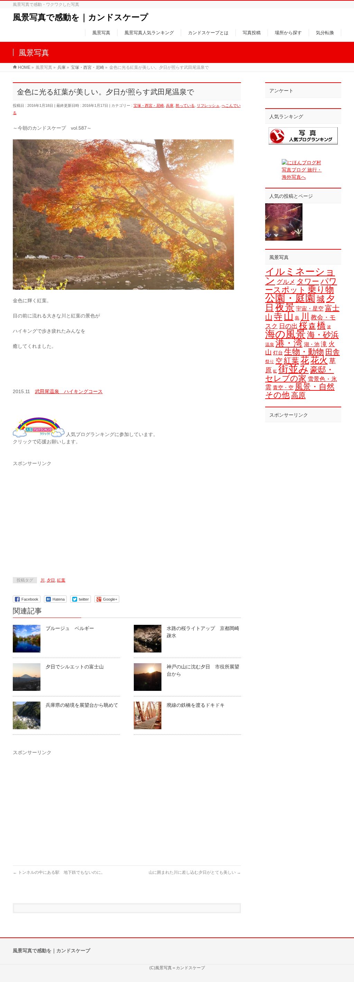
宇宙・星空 (310, 308)
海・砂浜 (323, 334)
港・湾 (289, 343)
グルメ (286, 281)
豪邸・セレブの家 (299, 374)
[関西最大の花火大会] (283, 222)
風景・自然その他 (300, 390)
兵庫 (170, 105)
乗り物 (321, 289)
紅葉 (61, 580)
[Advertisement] (71, 515)
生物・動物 (304, 352)
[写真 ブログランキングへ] (303, 136)
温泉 (269, 344)
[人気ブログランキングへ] (39, 434)
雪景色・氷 (322, 379)
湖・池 (311, 344)
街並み (293, 368)
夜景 (285, 307)
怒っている (185, 105)
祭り (269, 361)
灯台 (278, 352)
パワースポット (301, 285)
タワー (308, 281)
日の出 (288, 326)
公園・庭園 (290, 298)
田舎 (332, 352)
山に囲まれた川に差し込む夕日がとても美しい (195, 872)
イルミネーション (300, 276)
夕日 (51, 580)
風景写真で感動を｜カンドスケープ (80, 17)
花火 (319, 360)
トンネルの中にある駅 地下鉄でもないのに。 (59, 872)
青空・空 (283, 387)
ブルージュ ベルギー (70, 628)
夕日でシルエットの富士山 (75, 666)
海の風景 (285, 334)
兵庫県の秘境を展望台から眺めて (82, 705)
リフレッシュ (208, 105)
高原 (298, 395)
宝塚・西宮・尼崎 (148, 105)
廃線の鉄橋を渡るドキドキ (196, 705)
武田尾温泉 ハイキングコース (69, 391)
